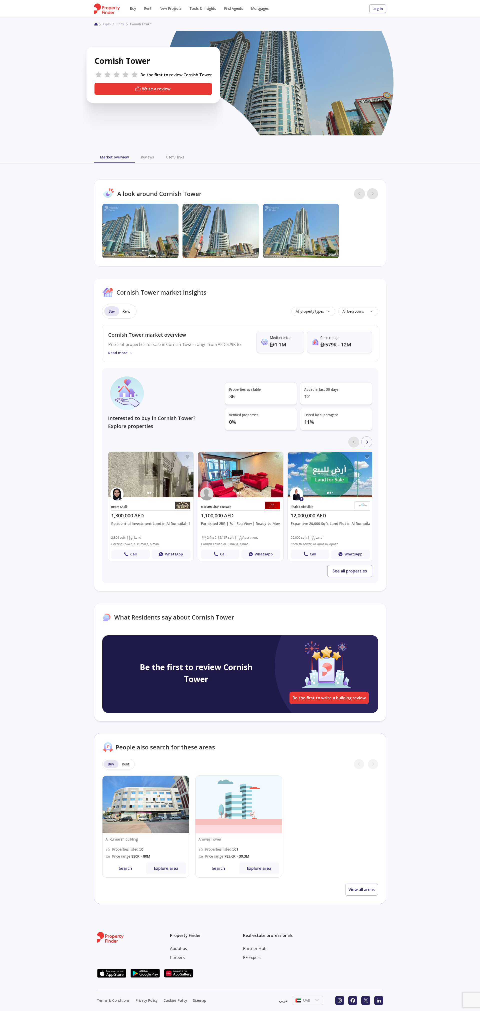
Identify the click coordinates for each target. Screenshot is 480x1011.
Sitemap (199, 1000)
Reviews (147, 157)
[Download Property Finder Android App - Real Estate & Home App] (145, 973)
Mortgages (260, 8)
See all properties (349, 571)
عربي (283, 1000)
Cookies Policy (175, 1000)
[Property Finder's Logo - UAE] (107, 9)
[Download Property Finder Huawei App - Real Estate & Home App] (179, 973)
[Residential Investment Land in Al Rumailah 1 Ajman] (151, 506)
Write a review (156, 89)
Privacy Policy (147, 1000)
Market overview (114, 157)
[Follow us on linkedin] (378, 1000)
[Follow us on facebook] (352, 1000)
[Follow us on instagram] (339, 1000)
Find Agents (233, 8)
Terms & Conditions (113, 1000)
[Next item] (366, 441)
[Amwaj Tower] (239, 826)
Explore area (166, 868)
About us (178, 948)
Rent (148, 8)
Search (125, 868)
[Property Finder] (96, 24)
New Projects (171, 8)
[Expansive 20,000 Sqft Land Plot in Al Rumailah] (330, 506)
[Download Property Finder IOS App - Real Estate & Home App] (111, 973)
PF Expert (252, 957)
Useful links (175, 157)
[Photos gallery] (151, 474)
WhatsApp (174, 554)
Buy (133, 8)
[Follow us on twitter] (365, 1000)
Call (133, 554)
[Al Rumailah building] (145, 826)
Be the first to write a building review (329, 698)
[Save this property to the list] (188, 457)
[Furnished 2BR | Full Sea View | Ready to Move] (241, 506)
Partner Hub (254, 948)
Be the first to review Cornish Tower (176, 75)
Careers (177, 957)
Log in (377, 8)
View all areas (361, 889)
